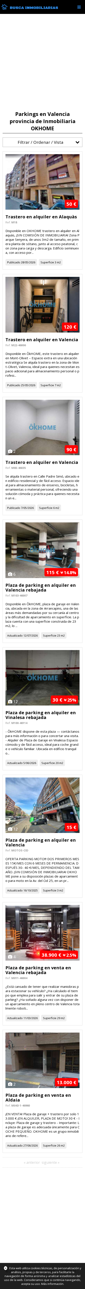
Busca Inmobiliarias (34, 7)
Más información (52, 1284)
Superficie (47, 262)
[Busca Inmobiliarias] (4, 8)
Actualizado (15, 635)
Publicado (13, 262)
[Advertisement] (42, 62)
